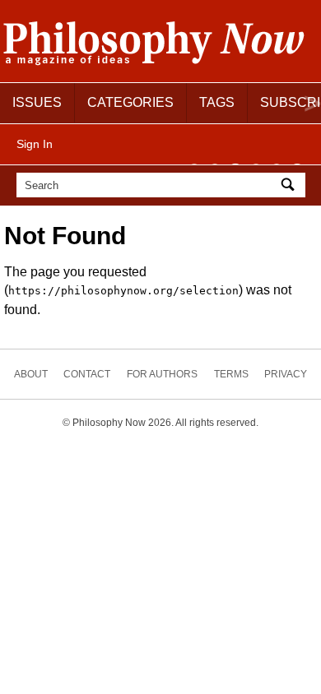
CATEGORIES (130, 102)
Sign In (34, 143)
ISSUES (37, 102)
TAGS (217, 102)
